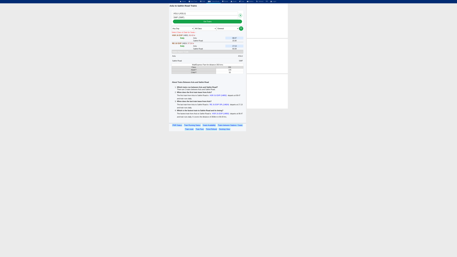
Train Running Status (192, 125)
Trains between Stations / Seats (230, 125)
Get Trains (208, 21)
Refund (260, 1)
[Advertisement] (267, 20)
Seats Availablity (209, 125)
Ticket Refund (211, 129)
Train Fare (200, 129)
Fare (242, 1)
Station (251, 1)
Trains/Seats (215, 1)
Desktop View (224, 129)
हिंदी (267, 1)
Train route (189, 129)
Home (184, 1)
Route (226, 1)
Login (274, 1)
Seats (234, 1)
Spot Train (193, 1)
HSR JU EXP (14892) (218, 95)
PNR (203, 1)
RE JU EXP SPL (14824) (219, 105)
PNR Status (177, 125)
